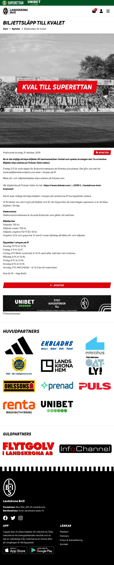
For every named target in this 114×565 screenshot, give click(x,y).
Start (5, 28)
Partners (64, 535)
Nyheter (16, 28)
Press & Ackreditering (71, 540)
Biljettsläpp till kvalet (35, 28)
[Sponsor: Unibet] (34, 2)
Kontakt (64, 544)
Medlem (64, 531)
